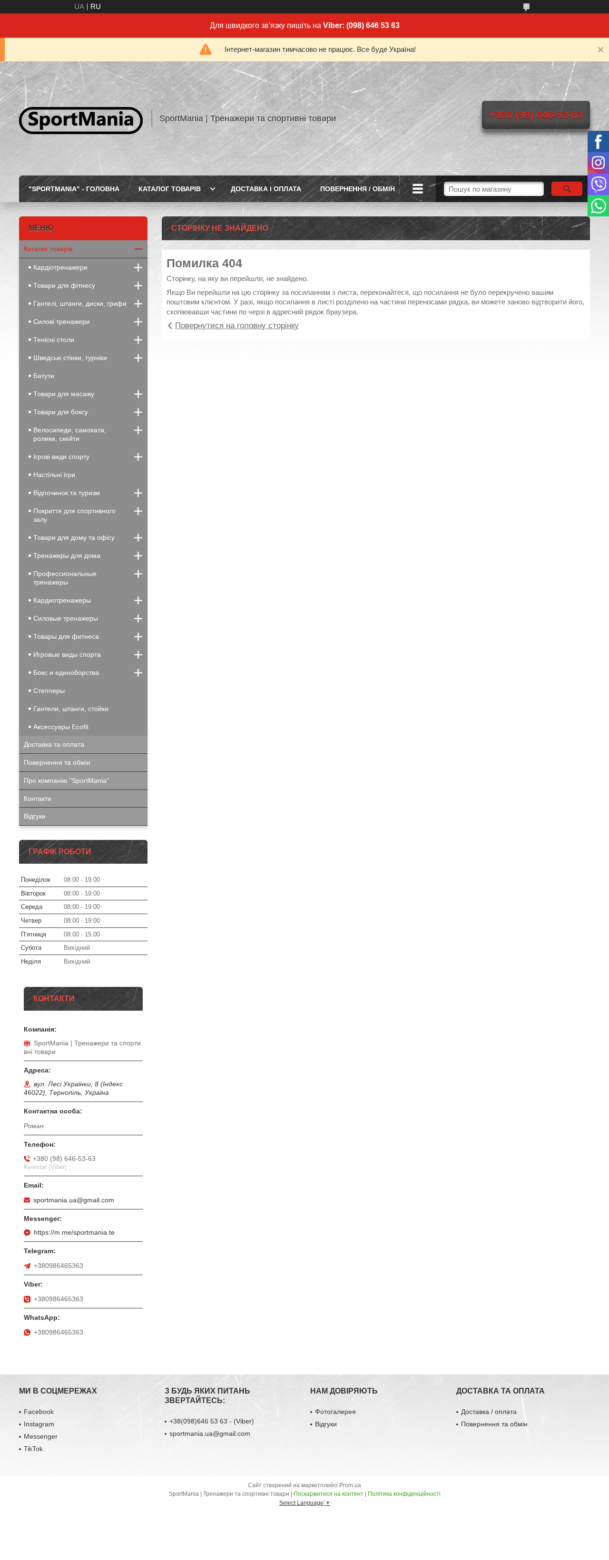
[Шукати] (566, 189)
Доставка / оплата (489, 1411)
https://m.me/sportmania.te (74, 1232)
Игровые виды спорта (67, 654)
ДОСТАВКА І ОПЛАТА (266, 189)
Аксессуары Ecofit (60, 727)
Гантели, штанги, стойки (70, 708)
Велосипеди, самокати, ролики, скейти (69, 434)
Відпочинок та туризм (66, 493)
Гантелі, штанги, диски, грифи (80, 303)
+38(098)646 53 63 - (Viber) (211, 1421)
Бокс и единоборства (66, 672)
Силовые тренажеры (65, 618)
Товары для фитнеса (66, 636)
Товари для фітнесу (64, 285)
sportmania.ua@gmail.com (73, 1200)
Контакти (37, 798)
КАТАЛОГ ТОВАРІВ (169, 189)
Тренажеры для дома (66, 555)
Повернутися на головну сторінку (237, 325)
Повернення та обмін (57, 762)
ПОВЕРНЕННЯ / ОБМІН (357, 189)
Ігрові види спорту (61, 456)
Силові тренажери (61, 321)
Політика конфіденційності (404, 1494)
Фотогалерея (335, 1411)
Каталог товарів (48, 249)
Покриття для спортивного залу (74, 515)
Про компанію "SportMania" (66, 780)
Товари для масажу (63, 394)
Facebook (39, 1411)
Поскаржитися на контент (328, 1494)
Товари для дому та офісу (74, 537)
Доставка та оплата (54, 744)
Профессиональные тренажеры (65, 578)
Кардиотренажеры (62, 600)
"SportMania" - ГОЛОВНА (74, 189)
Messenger (41, 1436)
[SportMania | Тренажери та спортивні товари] (81, 118)
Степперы (49, 690)
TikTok (33, 1449)
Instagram (39, 1424)
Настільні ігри (54, 474)
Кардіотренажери (60, 267)
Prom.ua (350, 1485)
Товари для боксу (60, 412)
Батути (43, 376)
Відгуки (35, 816)
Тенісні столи (53, 339)
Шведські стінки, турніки (70, 357)
